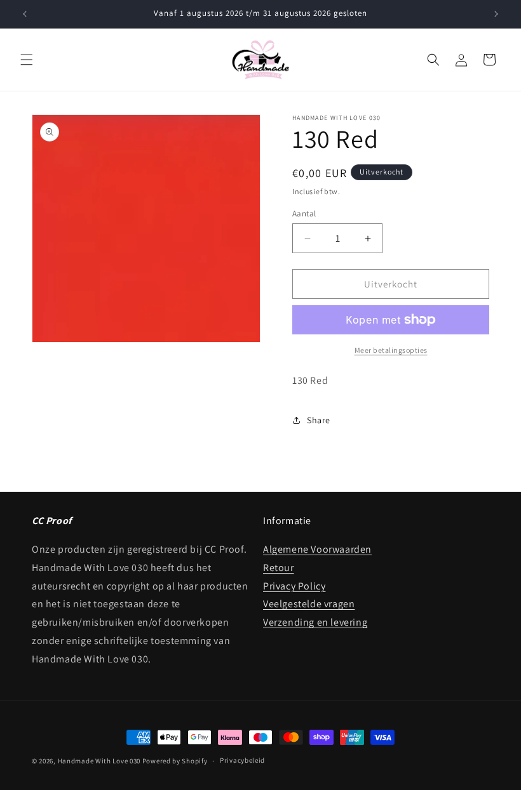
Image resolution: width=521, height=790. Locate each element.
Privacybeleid (242, 760)
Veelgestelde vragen (309, 603)
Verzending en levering (315, 622)
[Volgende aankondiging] (496, 14)
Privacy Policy (294, 586)
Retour (278, 567)
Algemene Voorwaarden (317, 549)
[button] (27, 60)
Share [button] (318, 420)
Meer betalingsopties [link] (391, 350)
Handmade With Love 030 (99, 760)
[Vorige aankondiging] (25, 14)
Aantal (304, 213)
